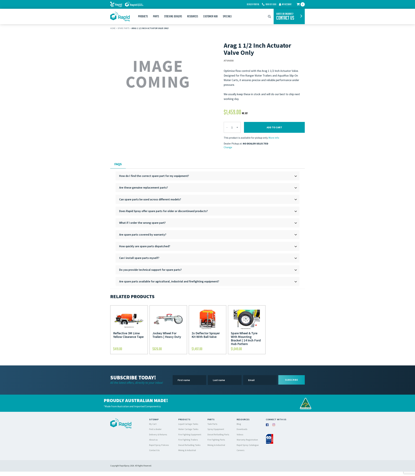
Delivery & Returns (158, 434)
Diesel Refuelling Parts (218, 434)
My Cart (152, 423)
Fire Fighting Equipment (189, 434)
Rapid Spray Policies (159, 445)
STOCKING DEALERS (173, 16)
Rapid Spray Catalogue (248, 445)
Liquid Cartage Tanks (188, 423)
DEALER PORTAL (253, 4)
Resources (192, 16)
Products (143, 16)
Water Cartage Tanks (188, 429)
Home (113, 28)
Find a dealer (155, 429)
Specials (227, 16)
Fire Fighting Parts (216, 439)
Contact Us (154, 450)
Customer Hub (210, 16)
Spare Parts (123, 28)
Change (228, 147)
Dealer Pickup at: (233, 143)
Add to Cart (274, 127)
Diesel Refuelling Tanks (189, 445)
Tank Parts (212, 423)
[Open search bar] (269, 16)
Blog (239, 423)
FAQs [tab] (118, 164)
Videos (240, 434)
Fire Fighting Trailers (188, 439)
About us (153, 439)
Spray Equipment (216, 429)
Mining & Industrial (187, 450)
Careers (240, 450)
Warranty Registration (247, 439)
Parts (156, 16)
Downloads (242, 429)
